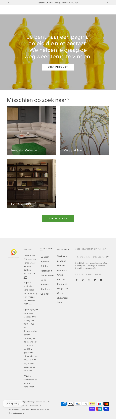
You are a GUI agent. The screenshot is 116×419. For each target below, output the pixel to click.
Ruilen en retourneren (40, 409)
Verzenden (46, 270)
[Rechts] (107, 2)
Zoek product (58, 67)
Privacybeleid (35, 406)
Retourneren (47, 275)
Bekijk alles (58, 218)
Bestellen (45, 261)
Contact (44, 257)
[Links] (9, 2)
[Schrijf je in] (107, 257)
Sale (59, 302)
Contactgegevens (16, 413)
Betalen (44, 266)
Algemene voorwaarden (19, 409)
